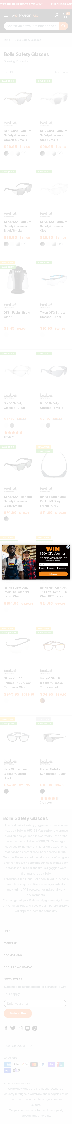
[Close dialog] (68, 546)
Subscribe (53, 574)
